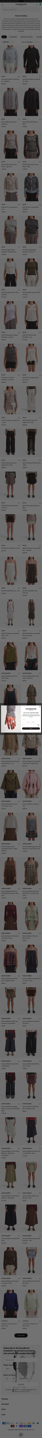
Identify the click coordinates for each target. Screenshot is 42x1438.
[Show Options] (38, 725)
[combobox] (30, 725)
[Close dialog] (40, 707)
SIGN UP (31, 728)
